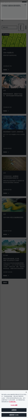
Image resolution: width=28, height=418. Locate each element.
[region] (14, 404)
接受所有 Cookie (14, 415)
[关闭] (26, 392)
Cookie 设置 (14, 405)
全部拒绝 (14, 410)
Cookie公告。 (13, 401)
